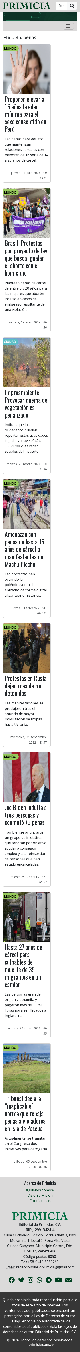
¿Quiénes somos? (40, 1190)
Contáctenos (40, 1200)
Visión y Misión (40, 1195)
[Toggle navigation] (69, 26)
